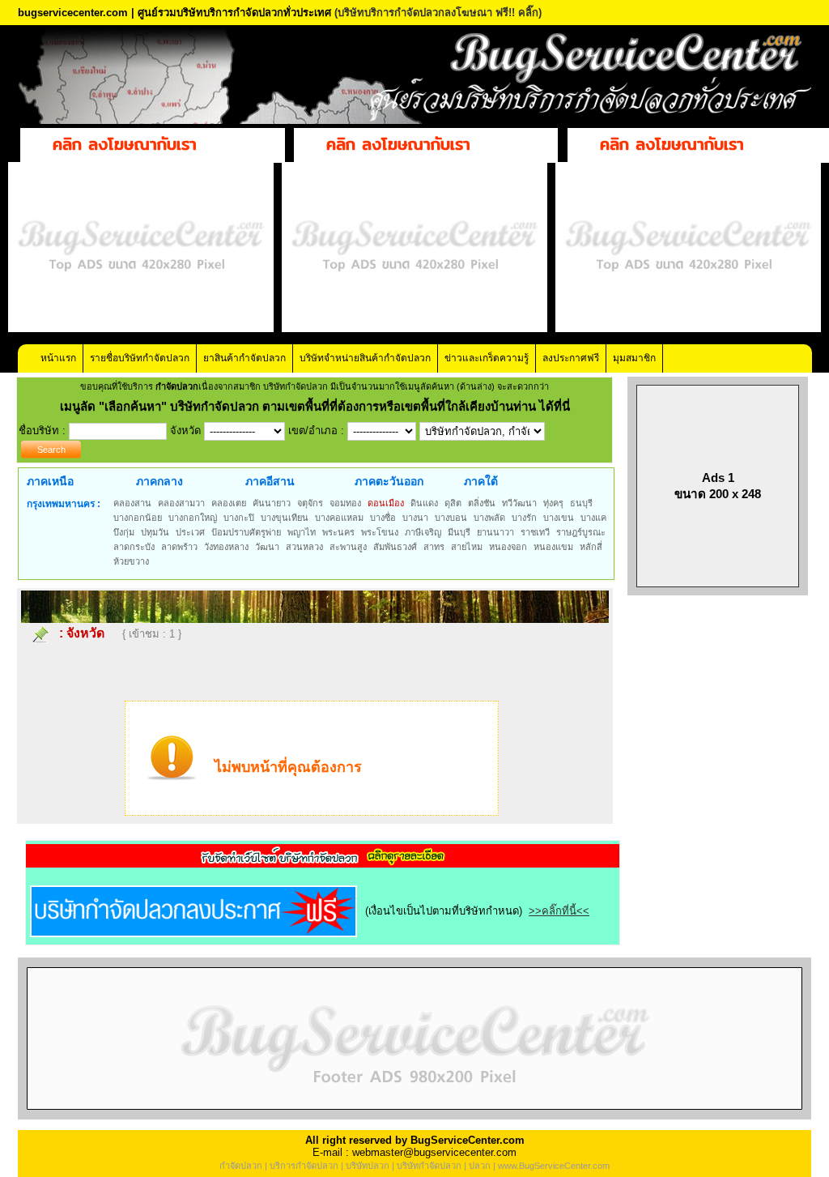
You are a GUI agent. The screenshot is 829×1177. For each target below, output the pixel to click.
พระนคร (338, 532)
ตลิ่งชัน (481, 503)
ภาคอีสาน (270, 481)
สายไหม (467, 547)
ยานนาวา (495, 532)
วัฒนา (267, 547)
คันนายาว (272, 503)
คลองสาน (132, 503)
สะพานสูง (348, 547)
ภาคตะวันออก (389, 481)
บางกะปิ (238, 517)
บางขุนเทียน (284, 517)
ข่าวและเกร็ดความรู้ (486, 358)
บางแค (593, 517)
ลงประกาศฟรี (570, 358)
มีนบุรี (459, 532)
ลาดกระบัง (134, 547)
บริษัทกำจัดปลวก (429, 1166)
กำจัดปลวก (240, 1166)
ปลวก (480, 1166)
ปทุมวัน (155, 532)
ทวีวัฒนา (519, 503)
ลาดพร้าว (179, 547)
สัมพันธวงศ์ (395, 547)
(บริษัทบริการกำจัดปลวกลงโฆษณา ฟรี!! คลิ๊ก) (438, 12)
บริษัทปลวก (367, 1166)
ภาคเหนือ (50, 481)
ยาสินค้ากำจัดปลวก (244, 358)
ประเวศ (190, 532)
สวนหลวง (304, 547)
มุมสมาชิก (634, 358)
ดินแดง (424, 503)
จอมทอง (345, 503)
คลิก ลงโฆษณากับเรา (125, 143)
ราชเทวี (535, 532)
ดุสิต (452, 503)
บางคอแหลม (339, 517)
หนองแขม (553, 547)
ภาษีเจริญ (423, 532)
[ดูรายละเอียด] (323, 862)
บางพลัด (489, 517)
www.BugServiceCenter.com (554, 1166)
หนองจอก (508, 547)
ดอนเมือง (386, 503)
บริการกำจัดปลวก (304, 1166)
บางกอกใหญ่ (192, 517)
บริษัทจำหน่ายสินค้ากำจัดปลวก (365, 358)
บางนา (415, 517)
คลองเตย (228, 503)
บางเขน (558, 517)
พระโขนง (379, 532)
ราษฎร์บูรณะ (581, 532)
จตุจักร (310, 503)
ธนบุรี (581, 503)
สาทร (433, 547)
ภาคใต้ (481, 481)
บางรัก (524, 517)
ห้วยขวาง (131, 561)
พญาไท (301, 532)
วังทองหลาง (226, 547)
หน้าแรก (58, 358)
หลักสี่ (591, 547)
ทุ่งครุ (553, 503)
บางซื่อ (383, 517)
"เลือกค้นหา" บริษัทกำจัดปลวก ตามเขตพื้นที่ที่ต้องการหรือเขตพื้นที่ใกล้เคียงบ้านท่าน (319, 406)
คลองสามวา (181, 503)
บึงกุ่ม (123, 532)
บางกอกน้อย (137, 517)
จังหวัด (85, 633)
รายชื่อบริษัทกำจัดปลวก (139, 358)
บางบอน (451, 517)
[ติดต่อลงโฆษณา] (414, 1116)
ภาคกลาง (159, 481)
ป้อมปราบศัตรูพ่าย (246, 532)
